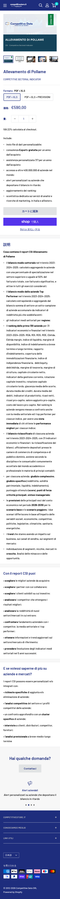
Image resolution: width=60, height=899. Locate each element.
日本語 (8, 855)
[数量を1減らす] (14, 118)
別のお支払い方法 (30, 229)
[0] (54, 5)
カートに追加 (30, 211)
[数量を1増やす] (32, 118)
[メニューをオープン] (5, 5)
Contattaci (30, 768)
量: (5, 118)
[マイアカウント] (47, 5)
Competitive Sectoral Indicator (22, 79)
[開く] (40, 5)
